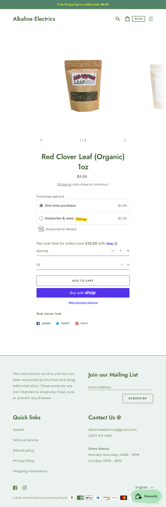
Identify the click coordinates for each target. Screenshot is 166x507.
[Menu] (151, 19)
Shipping (64, 184)
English (142, 487)
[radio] (41, 205)
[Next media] (124, 140)
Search (18, 430)
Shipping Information (30, 471)
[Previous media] (41, 140)
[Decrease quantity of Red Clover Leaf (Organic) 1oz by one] (111, 251)
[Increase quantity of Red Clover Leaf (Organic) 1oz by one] (130, 251)
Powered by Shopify (55, 497)
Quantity (42, 251)
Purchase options (50, 196)
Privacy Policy (23, 461)
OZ (38, 264)
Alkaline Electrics (34, 19)
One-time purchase (60, 205)
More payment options (83, 302)
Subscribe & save (65, 218)
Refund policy (23, 450)
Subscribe (137, 398)
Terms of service (25, 440)
